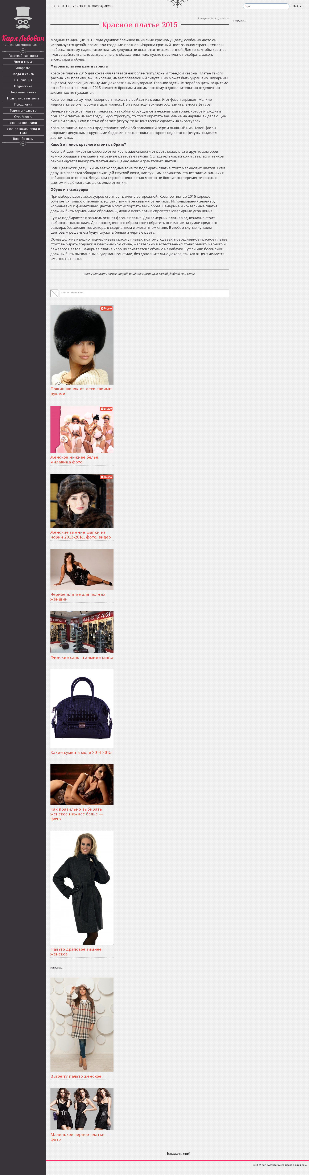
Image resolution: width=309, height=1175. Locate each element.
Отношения (23, 80)
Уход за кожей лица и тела (23, 130)
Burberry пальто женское (75, 1076)
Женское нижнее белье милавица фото (74, 459)
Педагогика (23, 86)
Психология (23, 104)
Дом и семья (23, 62)
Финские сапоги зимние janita (81, 657)
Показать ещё (177, 1153)
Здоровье (23, 68)
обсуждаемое (103, 6)
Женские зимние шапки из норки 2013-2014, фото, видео (80, 534)
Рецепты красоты (23, 110)
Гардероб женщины (23, 55)
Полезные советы (23, 92)
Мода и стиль (23, 74)
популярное (76, 6)
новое (55, 6)
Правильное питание (23, 98)
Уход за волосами (23, 122)
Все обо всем (23, 138)
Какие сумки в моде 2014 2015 (80, 752)
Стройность (23, 116)
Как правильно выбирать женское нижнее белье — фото (76, 814)
